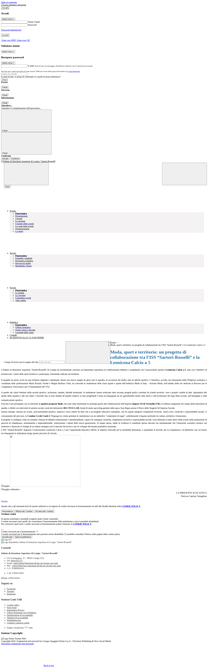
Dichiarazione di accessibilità (20, 615)
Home (113, 342)
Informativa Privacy (15, 610)
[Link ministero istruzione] (13, 5)
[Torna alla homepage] (104, 161)
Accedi (5, 8)
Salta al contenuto (9, 2)
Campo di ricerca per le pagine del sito (21, 362)
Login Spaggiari (73, 71)
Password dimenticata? (11, 30)
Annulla (5, 159)
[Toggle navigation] (26, 174)
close (7, 187)
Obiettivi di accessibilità (17, 618)
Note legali (12, 607)
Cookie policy (13, 605)
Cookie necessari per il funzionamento (18, 531)
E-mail (31, 66)
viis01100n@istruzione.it (35, 563)
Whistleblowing (14, 620)
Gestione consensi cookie (18, 623)
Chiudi (4, 87)
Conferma (15, 159)
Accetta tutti (44, 511)
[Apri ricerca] (184, 174)
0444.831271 (17, 560)
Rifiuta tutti (24, 511)
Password (32, 25)
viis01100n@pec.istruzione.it (36, 566)
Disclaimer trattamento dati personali (17, 643)
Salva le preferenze (23, 537)
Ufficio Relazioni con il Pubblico (21, 612)
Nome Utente (34, 22)
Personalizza (7, 511)
